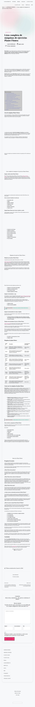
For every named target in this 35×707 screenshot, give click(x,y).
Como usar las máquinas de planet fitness (11, 101)
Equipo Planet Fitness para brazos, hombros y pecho (13, 95)
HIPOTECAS (6, 665)
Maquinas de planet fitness (9, 100)
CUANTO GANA (6, 657)
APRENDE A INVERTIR (7, 652)
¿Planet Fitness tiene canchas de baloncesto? (12, 105)
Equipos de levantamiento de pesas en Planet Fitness (13, 99)
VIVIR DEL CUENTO (7, 678)
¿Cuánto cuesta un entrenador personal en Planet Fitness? (14, 107)
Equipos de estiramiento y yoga (11, 97)
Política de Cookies (17, 693)
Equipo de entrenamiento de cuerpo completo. (12, 98)
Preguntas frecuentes (8, 103)
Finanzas (5, 660)
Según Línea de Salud (7, 261)
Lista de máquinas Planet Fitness (10, 93)
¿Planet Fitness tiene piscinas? (10, 104)
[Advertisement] (17, 61)
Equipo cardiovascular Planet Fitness (11, 94)
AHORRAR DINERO (8, 32)
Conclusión (7, 109)
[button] (16, 576)
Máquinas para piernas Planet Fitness (11, 96)
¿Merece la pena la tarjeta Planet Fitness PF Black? (13, 108)
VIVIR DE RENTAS (7, 675)
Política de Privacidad (17, 691)
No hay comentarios (11, 46)
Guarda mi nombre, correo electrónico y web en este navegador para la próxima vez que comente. (16, 634)
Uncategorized (6, 673)
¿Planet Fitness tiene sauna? (10, 106)
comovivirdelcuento (15, 574)
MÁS (4, 670)
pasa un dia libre (14, 546)
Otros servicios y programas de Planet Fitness (12, 102)
